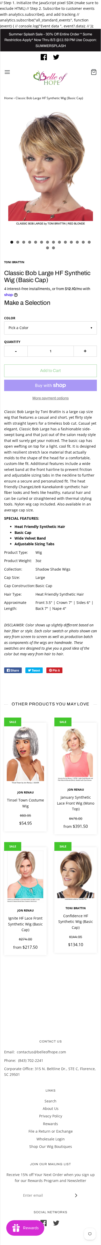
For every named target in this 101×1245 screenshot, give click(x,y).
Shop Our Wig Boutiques (50, 1146)
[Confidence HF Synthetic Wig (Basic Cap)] (75, 875)
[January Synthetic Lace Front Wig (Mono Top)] (75, 753)
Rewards (50, 1123)
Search (50, 1101)
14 (89, 242)
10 (65, 242)
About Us (51, 1108)
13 (83, 242)
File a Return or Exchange (50, 1131)
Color (9, 318)
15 (47, 247)
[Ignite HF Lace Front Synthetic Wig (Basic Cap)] (25, 876)
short (62, 417)
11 (71, 242)
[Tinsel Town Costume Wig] (25, 755)
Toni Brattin (76, 908)
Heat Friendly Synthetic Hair (59, 594)
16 (53, 247)
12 (77, 242)
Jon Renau (25, 792)
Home (8, 98)
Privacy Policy (50, 1116)
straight (19, 423)
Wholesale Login (51, 1139)
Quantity (12, 342)
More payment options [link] (50, 398)
